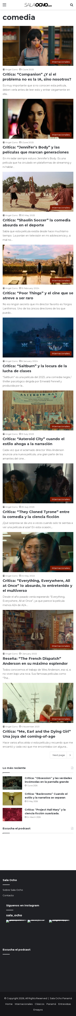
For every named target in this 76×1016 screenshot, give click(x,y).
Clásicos (39, 1004)
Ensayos (38, 1009)
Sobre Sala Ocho (13, 889)
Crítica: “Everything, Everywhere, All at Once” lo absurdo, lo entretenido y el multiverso (37, 586)
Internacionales (24, 1004)
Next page (59, 755)
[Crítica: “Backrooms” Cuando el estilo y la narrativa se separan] (12, 798)
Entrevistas (64, 1004)
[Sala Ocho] (38, 4)
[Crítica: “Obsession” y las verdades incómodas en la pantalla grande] (12, 783)
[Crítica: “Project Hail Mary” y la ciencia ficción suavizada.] (12, 814)
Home (9, 1004)
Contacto (8, 895)
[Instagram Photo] (16, 930)
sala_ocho (14, 915)
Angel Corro (11, 69)
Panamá (51, 1004)
